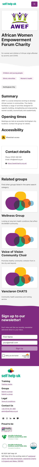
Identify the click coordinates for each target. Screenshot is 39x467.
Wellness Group (13, 215)
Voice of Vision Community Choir (14, 253)
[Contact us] (18, 418)
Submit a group (7, 394)
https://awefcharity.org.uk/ (17, 163)
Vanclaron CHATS (14, 291)
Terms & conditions (8, 401)
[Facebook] (3, 418)
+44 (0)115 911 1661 (9, 409)
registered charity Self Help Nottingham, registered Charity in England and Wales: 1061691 (19, 458)
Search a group (7, 392)
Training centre (7, 384)
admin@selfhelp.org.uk (10, 411)
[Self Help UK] (9, 4)
